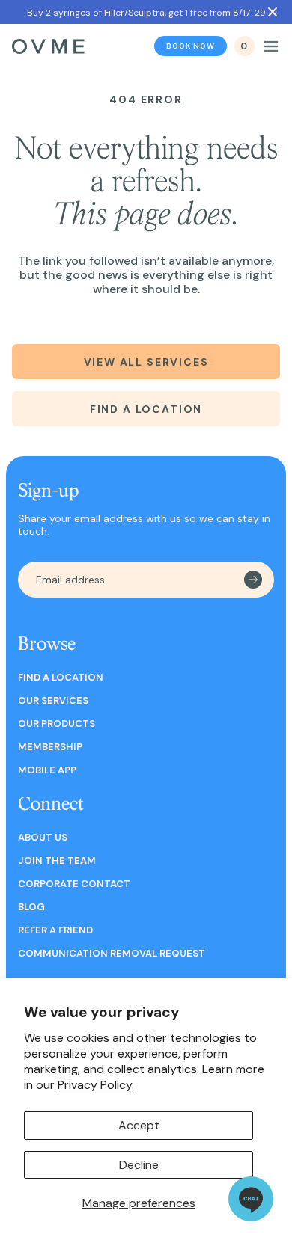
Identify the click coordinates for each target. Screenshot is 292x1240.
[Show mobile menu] (271, 46)
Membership (50, 746)
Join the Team (57, 860)
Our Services (53, 700)
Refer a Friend (55, 930)
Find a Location (146, 409)
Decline (139, 1165)
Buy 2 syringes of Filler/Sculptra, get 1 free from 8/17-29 (146, 13)
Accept (138, 1125)
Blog (31, 906)
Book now (190, 46)
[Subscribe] (253, 580)
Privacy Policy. (96, 1085)
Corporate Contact (74, 883)
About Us (42, 837)
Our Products (56, 723)
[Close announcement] (272, 11)
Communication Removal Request (111, 953)
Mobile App (47, 770)
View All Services (146, 362)
